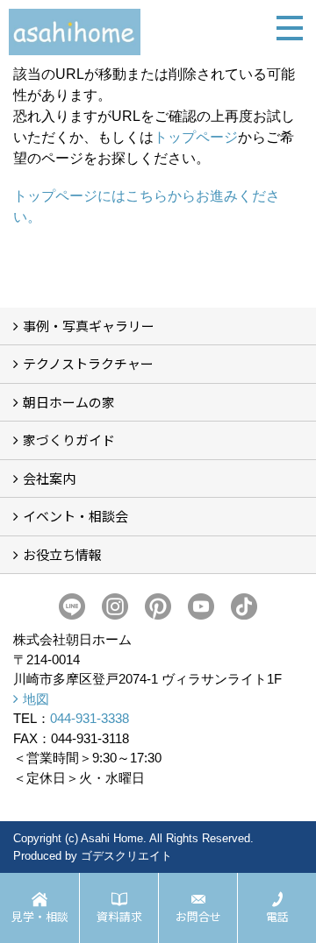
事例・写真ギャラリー (88, 325)
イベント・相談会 (75, 516)
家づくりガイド (69, 439)
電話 (277, 916)
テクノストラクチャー (88, 363)
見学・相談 (39, 916)
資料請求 (119, 916)
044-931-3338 (89, 718)
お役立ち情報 (62, 554)
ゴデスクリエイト (126, 855)
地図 (36, 698)
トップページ (196, 137)
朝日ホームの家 (69, 402)
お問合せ (198, 916)
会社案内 (49, 478)
